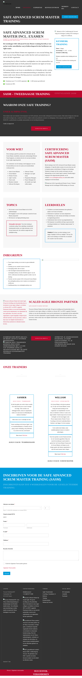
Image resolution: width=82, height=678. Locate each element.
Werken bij (65, 7)
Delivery (45, 596)
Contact (75, 7)
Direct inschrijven (70, 16)
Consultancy (51, 594)
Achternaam (29, 527)
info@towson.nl (27, 592)
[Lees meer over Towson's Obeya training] (31, 633)
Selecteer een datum (9, 504)
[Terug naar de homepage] (7, 3)
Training (27, 7)
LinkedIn (64, 594)
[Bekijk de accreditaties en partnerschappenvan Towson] (15, 312)
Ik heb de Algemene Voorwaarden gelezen (16, 563)
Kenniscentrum (52, 7)
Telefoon (6, 540)
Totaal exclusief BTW (9, 514)
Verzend (6, 573)
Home (18, 7)
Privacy (9, 670)
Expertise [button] (37, 7)
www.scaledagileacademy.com (57, 177)
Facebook (64, 596)
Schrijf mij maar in (41, 128)
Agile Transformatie (48, 592)
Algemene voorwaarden (18, 670)
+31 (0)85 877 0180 (28, 594)
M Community (66, 592)
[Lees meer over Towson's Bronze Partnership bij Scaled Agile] (31, 607)
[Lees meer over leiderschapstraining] (31, 654)
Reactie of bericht (8, 548)
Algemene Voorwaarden (9, 568)
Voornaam (5, 527)
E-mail (5, 531)
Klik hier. (25, 435)
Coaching (45, 594)
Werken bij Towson (48, 602)
